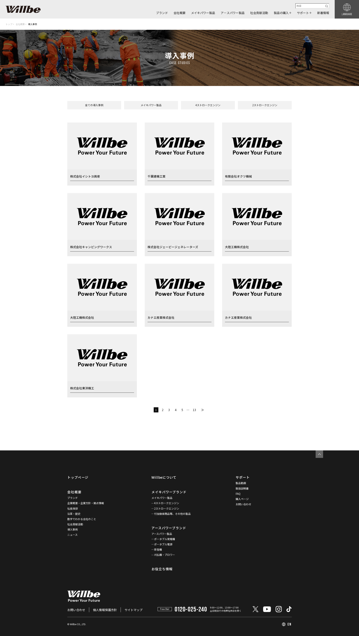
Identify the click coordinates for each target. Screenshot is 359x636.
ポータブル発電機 (164, 539)
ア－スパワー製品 (233, 12)
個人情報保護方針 (105, 610)
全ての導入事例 (94, 105)
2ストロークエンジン (264, 105)
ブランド (162, 12)
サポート (303, 12)
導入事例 (72, 529)
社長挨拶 (72, 508)
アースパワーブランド (168, 528)
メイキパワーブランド (169, 492)
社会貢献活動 (259, 12)
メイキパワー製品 (203, 12)
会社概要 (179, 12)
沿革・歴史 (73, 514)
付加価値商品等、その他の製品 (172, 514)
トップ (9, 24)
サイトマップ (133, 610)
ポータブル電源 (163, 544)
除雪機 (158, 549)
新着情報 (323, 12)
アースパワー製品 (161, 534)
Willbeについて (164, 477)
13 (194, 410)
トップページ (77, 477)
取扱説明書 (242, 488)
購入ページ (242, 499)
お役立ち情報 (162, 569)
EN (290, 624)
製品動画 (241, 483)
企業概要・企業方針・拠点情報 (85, 503)
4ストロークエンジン (207, 105)
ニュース (72, 535)
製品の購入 (281, 12)
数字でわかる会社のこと (81, 519)
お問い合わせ (243, 504)
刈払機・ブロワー (164, 555)
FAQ (238, 494)
